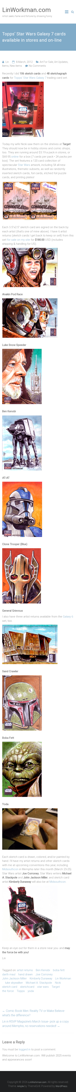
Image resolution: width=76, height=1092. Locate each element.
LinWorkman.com (26, 9)
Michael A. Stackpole (39, 982)
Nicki (58, 982)
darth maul (8, 974)
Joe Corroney (44, 974)
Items (5, 65)
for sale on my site (18, 239)
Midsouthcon (10, 869)
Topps (21, 991)
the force (8, 991)
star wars (43, 986)
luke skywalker (14, 982)
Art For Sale (46, 61)
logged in (24, 1049)
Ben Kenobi (43, 970)
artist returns (25, 970)
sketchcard (27, 986)
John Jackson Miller (14, 978)
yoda (31, 991)
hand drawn (25, 974)
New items (16, 65)
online (15, 156)
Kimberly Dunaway (41, 978)
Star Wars (24, 165)
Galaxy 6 (68, 616)
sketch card (9, 986)
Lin (7, 61)
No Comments (37, 65)
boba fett (59, 970)
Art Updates (61, 61)
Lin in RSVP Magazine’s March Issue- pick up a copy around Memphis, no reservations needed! (35, 1024)
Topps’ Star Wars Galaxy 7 (30, 77)
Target (56, 986)
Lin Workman (63, 978)
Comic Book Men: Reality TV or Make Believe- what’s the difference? (33, 1013)
